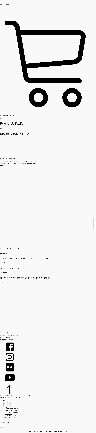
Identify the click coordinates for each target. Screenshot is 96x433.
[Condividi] (3, 427)
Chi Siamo (5, 402)
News (5, 253)
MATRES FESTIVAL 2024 (11, 412)
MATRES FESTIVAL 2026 (11, 409)
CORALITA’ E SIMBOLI (10, 415)
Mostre (5, 134)
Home (4, 400)
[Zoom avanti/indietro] (0, 427)
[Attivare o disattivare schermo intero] (1, 427)
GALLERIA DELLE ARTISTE (12, 410)
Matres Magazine (7, 403)
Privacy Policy (3, 383)
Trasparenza (6, 422)
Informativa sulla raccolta (35, 431)
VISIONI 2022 (20, 134)
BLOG (1, 128)
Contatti (5, 420)
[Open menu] (0, 118)
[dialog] (48, 412)
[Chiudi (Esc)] (4, 427)
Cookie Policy (9, 383)
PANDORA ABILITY (10, 417)
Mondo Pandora (7, 405)
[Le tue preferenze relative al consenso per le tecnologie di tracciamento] (95, 223)
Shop (4, 419)
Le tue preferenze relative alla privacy (53, 431)
